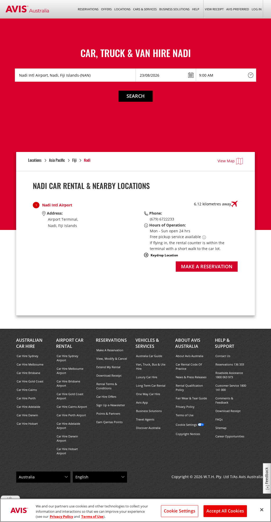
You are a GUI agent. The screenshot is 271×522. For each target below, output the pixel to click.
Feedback (266, 476)
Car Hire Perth (26, 398)
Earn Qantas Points (109, 422)
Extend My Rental (108, 367)
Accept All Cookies (225, 511)
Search (136, 96)
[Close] (262, 509)
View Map (226, 160)
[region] (135, 510)
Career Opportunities (229, 436)
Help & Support (224, 343)
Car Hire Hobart (27, 424)
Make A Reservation (109, 350)
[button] (204, 236)
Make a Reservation (206, 266)
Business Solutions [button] (174, 9)
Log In (256, 9)
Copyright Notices (188, 434)
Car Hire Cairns (27, 390)
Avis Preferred (237, 9)
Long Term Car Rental (150, 385)
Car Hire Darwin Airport (67, 438)
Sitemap (221, 428)
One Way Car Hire (148, 394)
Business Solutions (149, 411)
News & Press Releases (191, 377)
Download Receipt (108, 375)
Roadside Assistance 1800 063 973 (229, 375)
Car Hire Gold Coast (30, 381)
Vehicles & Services (147, 343)
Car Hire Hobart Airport (67, 451)
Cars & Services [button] (145, 9)
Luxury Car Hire (146, 377)
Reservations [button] (88, 9)
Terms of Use (184, 415)
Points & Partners (108, 413)
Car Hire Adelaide (28, 407)
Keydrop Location (164, 255)
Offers (106, 9)
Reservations (111, 340)
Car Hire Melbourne (30, 364)
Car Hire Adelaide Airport (68, 426)
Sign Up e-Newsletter (110, 405)
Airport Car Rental (69, 343)
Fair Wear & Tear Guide (191, 398)
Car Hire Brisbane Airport (68, 383)
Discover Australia (148, 428)
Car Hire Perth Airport (71, 415)
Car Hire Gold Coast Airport (70, 396)
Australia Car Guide (149, 356)
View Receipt (214, 9)
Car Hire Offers (106, 397)
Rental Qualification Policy (189, 388)
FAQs (219, 419)
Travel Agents (145, 419)
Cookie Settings (186, 425)
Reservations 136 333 (229, 364)
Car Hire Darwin (27, 415)
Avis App (142, 402)
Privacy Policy (185, 407)
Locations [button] (122, 9)
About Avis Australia (187, 343)
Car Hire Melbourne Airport (70, 371)
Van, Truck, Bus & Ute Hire (150, 366)
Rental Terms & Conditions (106, 386)
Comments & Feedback (224, 400)
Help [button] (195, 9)
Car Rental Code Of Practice (189, 366)
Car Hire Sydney (27, 356)
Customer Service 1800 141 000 (230, 388)
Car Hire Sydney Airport (67, 358)
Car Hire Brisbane (28, 373)
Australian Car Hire (29, 343)
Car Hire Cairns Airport (72, 407)
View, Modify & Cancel (111, 359)
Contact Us (222, 356)
